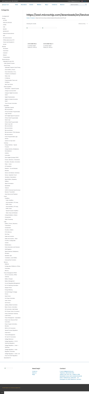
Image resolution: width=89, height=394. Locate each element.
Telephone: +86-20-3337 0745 (67, 372)
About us (34, 372)
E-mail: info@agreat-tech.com (74, 1)
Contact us (34, 371)
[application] (33, 4)
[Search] (86, 4)
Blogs (33, 374)
